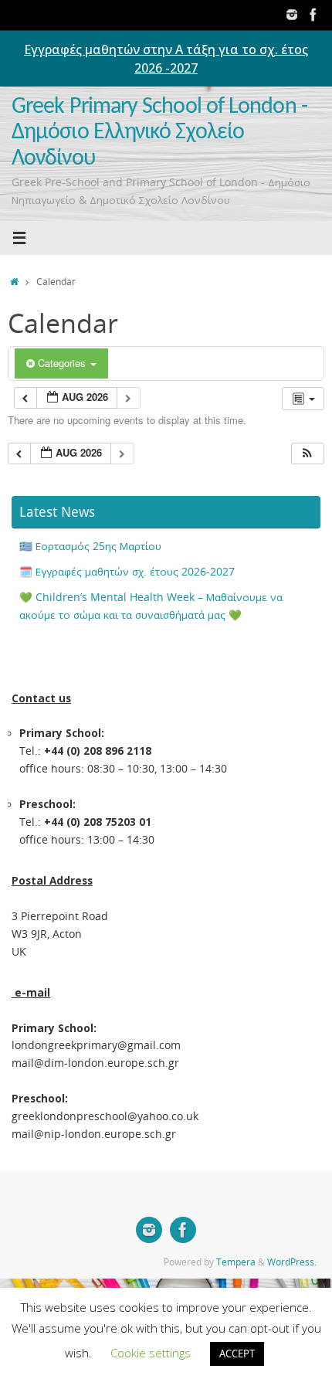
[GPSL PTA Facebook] (313, 14)
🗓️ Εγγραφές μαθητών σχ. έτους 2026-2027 (127, 572)
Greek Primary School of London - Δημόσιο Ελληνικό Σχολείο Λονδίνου (159, 133)
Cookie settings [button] (150, 1352)
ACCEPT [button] (237, 1353)
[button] (307, 453)
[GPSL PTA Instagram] (292, 14)
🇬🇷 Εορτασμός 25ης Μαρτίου (90, 546)
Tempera (236, 1262)
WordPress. (292, 1262)
